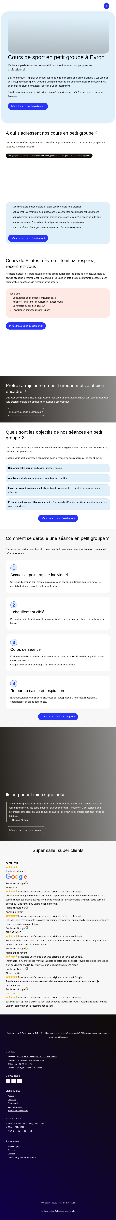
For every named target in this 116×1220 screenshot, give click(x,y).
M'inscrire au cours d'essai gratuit (28, 106)
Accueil (11, 1096)
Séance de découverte (18, 1110)
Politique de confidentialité (65, 1211)
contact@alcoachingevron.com (28, 1068)
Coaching (12, 1099)
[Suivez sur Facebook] (8, 1081)
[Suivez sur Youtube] (19, 1081)
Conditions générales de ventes (22, 1157)
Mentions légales (47, 1211)
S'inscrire (12, 1150)
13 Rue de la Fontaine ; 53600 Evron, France (37, 1057)
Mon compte (13, 1146)
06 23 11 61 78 (26, 1064)
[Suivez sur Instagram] (13, 1081)
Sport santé (13, 1103)
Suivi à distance (15, 1107)
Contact (11, 1154)
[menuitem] (10, 5)
